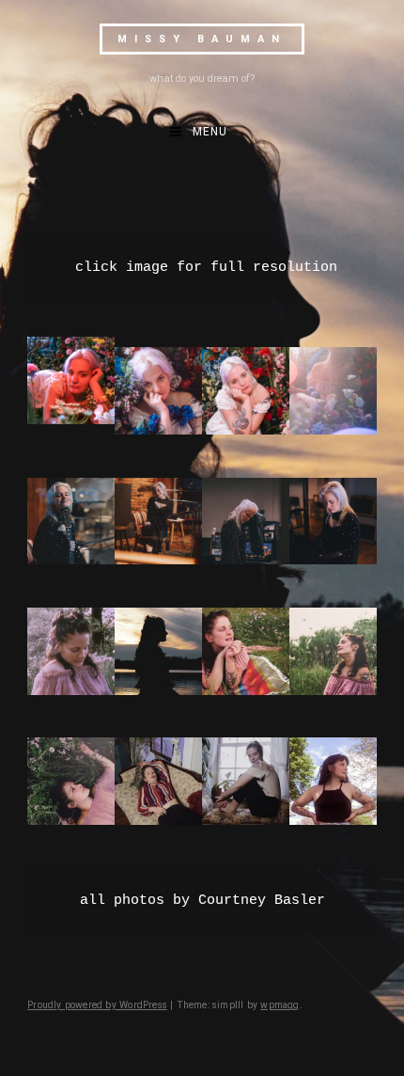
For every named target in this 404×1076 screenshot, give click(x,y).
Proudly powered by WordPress (97, 1005)
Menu (210, 131)
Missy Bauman (202, 39)
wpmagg (279, 1005)
